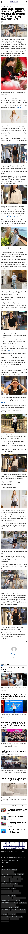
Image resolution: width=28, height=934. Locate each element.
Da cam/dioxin (13, 879)
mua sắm (13, 895)
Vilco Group (4, 914)
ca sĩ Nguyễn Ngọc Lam (7, 876)
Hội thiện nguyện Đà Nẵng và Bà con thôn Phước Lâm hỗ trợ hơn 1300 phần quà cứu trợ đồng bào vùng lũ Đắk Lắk (17, 810)
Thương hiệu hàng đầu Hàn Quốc (18, 909)
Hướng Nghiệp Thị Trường (13, 217)
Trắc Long (4, 671)
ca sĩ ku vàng (20, 874)
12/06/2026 (9, 727)
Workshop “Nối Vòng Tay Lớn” (8, 916)
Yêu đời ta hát (19, 916)
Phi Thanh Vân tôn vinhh (7, 907)
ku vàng (13, 888)
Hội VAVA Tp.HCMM (18, 886)
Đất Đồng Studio (5, 921)
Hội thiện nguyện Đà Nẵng (7, 886)
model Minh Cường (6, 895)
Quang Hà (16, 907)
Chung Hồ (8, 22)
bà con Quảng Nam (6, 869)
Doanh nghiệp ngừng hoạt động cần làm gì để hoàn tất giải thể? (13, 668)
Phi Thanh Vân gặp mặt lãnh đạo (9, 905)
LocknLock (15, 890)
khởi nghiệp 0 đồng (6, 888)
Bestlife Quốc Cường (6, 754)
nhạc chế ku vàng (5, 902)
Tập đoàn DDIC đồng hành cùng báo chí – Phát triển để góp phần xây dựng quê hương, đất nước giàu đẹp (13, 696)
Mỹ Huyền (4, 781)
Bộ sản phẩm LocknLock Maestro (9, 874)
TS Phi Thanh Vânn (16, 912)
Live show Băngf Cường (7, 890)
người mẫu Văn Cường (6, 900)
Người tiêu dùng (16, 900)
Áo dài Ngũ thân (5, 919)
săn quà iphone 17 (6, 909)
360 (25, 142)
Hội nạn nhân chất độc (15, 881)
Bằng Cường (14, 869)
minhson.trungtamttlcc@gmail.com (11, 860)
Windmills (18, 107)
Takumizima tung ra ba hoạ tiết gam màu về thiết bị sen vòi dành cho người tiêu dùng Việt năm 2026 (13, 779)
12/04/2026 (14, 22)
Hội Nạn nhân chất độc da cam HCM (9, 883)
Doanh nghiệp (8, 6)
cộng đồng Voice (17, 876)
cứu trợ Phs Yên (5, 879)
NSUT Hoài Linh (14, 902)
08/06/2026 (9, 781)
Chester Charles (10, 350)
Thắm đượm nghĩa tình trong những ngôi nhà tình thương (16, 817)
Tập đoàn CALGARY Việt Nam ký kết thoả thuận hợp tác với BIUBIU (13, 752)
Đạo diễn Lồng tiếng (14, 919)
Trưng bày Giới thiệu (6, 912)
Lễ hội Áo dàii (18, 893)
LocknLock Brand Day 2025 (7, 893)
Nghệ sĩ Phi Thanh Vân (6, 897)
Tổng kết (24, 912)
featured (20, 879)
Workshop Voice (11, 914)
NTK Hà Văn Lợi (22, 902)
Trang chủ (3, 6)
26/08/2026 (10, 671)
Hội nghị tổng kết (5, 881)
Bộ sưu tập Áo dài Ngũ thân (7, 872)
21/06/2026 (9, 698)
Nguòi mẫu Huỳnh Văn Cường (19, 897)
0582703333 (8, 862)
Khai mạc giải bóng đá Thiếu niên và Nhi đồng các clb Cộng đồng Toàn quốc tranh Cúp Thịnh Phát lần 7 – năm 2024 (16, 824)
